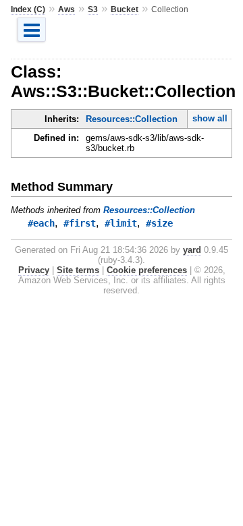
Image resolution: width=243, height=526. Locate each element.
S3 (93, 9)
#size (159, 223)
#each (41, 223)
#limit (121, 223)
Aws (66, 9)
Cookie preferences (147, 270)
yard (192, 250)
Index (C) (28, 9)
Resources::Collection (132, 119)
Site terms (78, 270)
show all (209, 118)
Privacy (33, 270)
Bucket (124, 9)
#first (79, 223)
